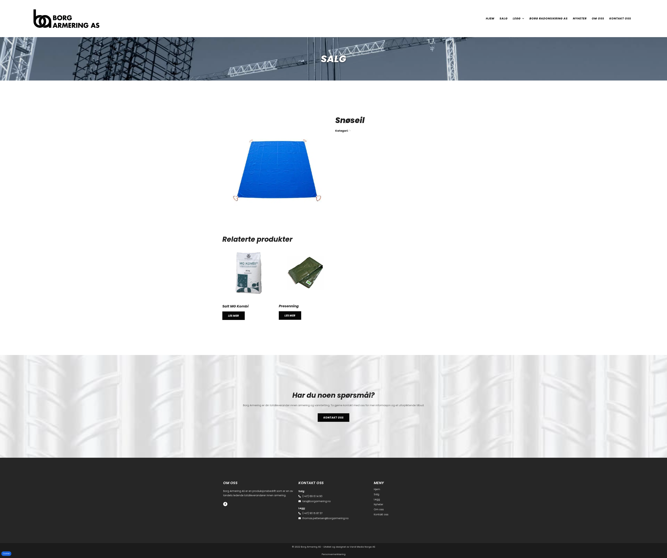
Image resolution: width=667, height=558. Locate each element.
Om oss (598, 18)
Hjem (490, 18)
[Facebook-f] (225, 504)
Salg (504, 18)
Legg (517, 18)
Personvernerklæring (333, 554)
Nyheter (580, 18)
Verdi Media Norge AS (362, 546)
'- (350, 131)
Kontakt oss (620, 18)
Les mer (233, 316)
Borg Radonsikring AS (548, 18)
